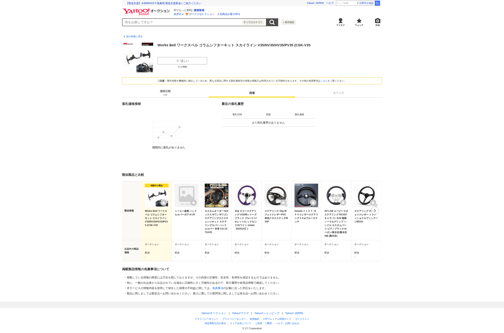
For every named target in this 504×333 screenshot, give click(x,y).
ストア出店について (240, 323)
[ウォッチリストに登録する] (163, 202)
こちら (324, 80)
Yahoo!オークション (213, 313)
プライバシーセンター (234, 319)
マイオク (340, 25)
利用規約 (254, 319)
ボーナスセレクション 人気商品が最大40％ (214, 14)
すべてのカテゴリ (253, 22)
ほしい (185, 60)
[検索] (377, 3)
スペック (338, 92)
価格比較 (165, 92)
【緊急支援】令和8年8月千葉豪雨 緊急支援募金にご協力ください (163, 3)
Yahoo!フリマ (240, 313)
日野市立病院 (366, 3)
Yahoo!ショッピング (267, 313)
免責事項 (217, 288)
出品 (377, 25)
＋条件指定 (288, 22)
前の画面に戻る (134, 36)
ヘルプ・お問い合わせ (287, 323)
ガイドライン (302, 319)
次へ (375, 211)
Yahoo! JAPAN (315, 3)
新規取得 (199, 10)
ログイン (179, 14)
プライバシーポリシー (206, 319)
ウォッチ (359, 25)
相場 (252, 92)
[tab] (165, 92)
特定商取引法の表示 (215, 323)
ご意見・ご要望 (263, 323)
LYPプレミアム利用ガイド (277, 319)
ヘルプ (330, 3)
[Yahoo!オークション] (147, 9)
